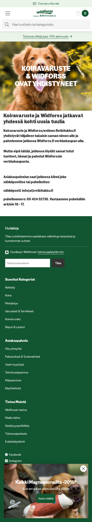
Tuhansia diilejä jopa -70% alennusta (45, 36)
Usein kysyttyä (14, 364)
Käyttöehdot (13, 388)
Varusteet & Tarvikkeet (19, 311)
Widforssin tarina (16, 410)
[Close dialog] (83, 468)
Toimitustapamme (16, 372)
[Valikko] (7, 13)
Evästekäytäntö (15, 441)
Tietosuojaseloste (16, 434)
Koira (8, 295)
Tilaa (58, 263)
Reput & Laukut (15, 327)
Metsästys (11, 303)
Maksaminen (13, 380)
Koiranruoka (13, 319)
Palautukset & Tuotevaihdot (22, 356)
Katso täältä (46, 498)
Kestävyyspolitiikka (17, 426)
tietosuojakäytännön (51, 252)
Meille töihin (12, 418)
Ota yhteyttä (13, 349)
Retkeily (10, 287)
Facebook (15, 455)
